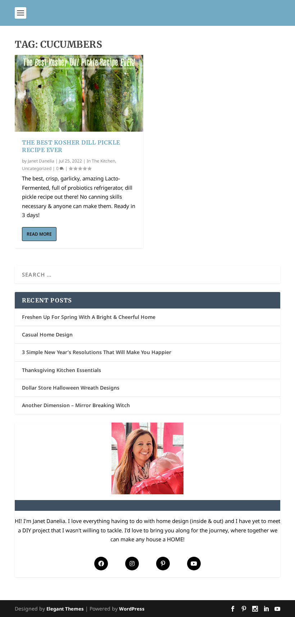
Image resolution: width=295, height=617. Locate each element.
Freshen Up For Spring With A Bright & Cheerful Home (88, 317)
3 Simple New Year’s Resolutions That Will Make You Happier (96, 352)
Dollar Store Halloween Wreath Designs (70, 387)
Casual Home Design (47, 334)
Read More (39, 234)
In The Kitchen (101, 161)
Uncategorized (36, 168)
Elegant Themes (65, 609)
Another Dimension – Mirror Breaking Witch (76, 405)
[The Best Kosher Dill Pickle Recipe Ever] (79, 93)
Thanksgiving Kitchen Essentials (61, 370)
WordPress (132, 609)
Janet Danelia (41, 161)
